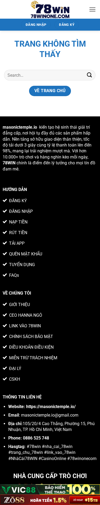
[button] (92, 9)
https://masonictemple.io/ (51, 406)
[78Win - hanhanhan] (50, 9)
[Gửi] (89, 75)
